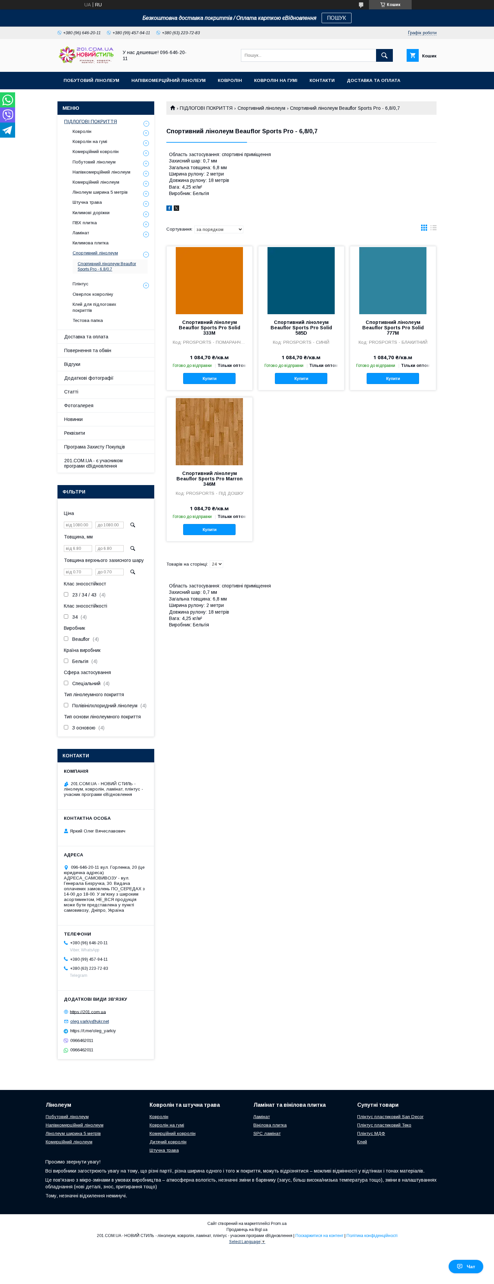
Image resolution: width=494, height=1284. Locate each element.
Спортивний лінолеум (261, 108)
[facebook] (169, 209)
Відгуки (72, 364)
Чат (471, 1266)
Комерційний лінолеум (96, 182)
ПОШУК (336, 18)
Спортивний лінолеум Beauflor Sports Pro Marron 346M (209, 479)
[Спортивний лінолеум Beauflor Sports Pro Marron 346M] (209, 431)
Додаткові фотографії (89, 378)
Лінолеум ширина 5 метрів (100, 192)
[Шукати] (384, 55)
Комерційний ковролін (96, 151)
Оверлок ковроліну (93, 294)
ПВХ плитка (85, 222)
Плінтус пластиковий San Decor (390, 1116)
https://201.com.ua (88, 1011)
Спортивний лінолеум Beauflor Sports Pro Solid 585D (301, 328)
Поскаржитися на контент (319, 1235)
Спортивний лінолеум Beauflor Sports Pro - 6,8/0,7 (107, 266)
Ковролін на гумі (275, 80)
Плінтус (80, 283)
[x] (176, 209)
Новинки (73, 419)
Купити (209, 378)
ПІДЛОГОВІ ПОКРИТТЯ (206, 108)
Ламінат (81, 232)
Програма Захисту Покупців (94, 446)
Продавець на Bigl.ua (247, 1229)
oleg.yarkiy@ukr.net (89, 1021)
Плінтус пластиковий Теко (384, 1125)
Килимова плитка (91, 242)
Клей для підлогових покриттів (94, 307)
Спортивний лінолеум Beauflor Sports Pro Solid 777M (393, 328)
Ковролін (230, 80)
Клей (362, 1141)
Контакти (322, 80)
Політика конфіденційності (372, 1235)
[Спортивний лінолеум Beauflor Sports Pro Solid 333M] (209, 280)
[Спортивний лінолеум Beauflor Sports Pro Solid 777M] (393, 280)
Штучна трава (87, 202)
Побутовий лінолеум (91, 80)
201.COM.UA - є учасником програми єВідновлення (93, 463)
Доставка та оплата (373, 80)
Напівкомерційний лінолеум (168, 80)
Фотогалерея (78, 405)
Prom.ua (279, 1223)
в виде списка (433, 229)
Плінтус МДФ (371, 1133)
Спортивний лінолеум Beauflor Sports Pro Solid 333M (209, 328)
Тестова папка (88, 320)
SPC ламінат (267, 1133)
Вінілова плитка (270, 1125)
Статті (71, 391)
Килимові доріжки (91, 212)
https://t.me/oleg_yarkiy (93, 1030)
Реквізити (74, 433)
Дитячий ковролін (168, 1141)
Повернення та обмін (87, 350)
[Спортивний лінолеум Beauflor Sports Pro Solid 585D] (301, 280)
